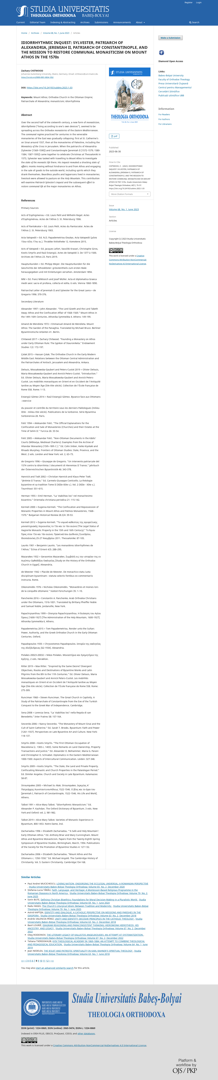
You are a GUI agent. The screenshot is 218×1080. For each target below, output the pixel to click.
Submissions (101, 22)
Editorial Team (37, 22)
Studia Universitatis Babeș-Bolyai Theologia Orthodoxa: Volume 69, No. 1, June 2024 (87, 901)
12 (47, 960)
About (139, 22)
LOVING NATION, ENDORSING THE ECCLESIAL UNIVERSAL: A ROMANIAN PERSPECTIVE (102, 883)
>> (52, 960)
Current (20, 22)
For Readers (164, 114)
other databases (86, 1033)
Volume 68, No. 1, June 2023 (56, 33)
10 (41, 960)
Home (24, 33)
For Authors (164, 119)
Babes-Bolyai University (171, 75)
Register (188, 2)
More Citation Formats (122, 194)
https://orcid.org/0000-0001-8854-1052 (37, 77)
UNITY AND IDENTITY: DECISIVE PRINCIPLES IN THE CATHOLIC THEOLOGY (94, 918)
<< (22, 960)
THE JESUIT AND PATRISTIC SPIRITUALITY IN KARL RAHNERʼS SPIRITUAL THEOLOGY (88, 950)
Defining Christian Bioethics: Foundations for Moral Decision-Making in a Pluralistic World (89, 899)
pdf (115, 136)
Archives (85, 22)
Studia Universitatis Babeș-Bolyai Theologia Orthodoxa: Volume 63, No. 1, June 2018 (84, 952)
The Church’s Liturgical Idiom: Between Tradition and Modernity (77, 906)
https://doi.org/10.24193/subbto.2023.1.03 (49, 87)
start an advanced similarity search (55, 967)
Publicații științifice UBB (171, 95)
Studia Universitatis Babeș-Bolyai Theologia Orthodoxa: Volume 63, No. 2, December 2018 (88, 915)
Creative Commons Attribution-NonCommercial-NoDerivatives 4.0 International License (128, 259)
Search (195, 22)
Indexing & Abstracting (62, 22)
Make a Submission (170, 37)
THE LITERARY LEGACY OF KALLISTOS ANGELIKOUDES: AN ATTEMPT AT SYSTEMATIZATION (95, 934)
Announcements (122, 22)
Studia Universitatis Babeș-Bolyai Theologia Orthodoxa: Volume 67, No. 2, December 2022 (75, 938)
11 (44, 960)
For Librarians (165, 124)
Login (199, 2)
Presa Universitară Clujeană (173, 83)
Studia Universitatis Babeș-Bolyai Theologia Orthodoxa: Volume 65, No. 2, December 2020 (77, 886)
